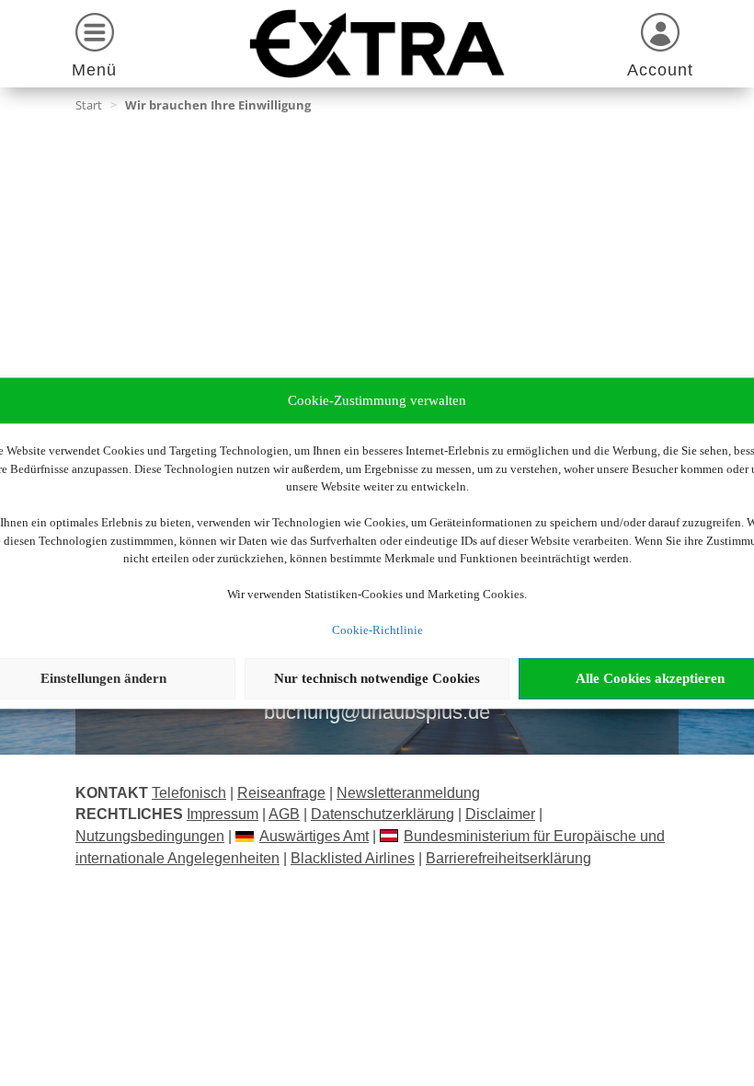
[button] (94, 48)
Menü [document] (94, 70)
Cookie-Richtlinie (377, 630)
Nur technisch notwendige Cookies (377, 678)
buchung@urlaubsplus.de (377, 711)
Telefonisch (189, 793)
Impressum (222, 814)
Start (88, 105)
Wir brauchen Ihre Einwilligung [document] (218, 105)
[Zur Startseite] (376, 43)
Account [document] (660, 70)
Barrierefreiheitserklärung (508, 858)
